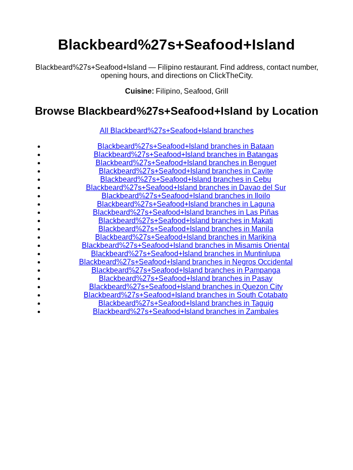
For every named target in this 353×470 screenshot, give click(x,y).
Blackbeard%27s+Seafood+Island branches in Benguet (186, 163)
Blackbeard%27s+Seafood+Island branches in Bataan (185, 146)
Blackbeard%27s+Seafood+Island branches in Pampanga (185, 270)
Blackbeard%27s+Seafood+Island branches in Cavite (186, 171)
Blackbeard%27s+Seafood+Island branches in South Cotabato (186, 295)
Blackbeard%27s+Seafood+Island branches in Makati (185, 220)
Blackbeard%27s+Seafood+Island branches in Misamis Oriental (186, 245)
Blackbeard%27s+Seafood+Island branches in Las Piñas (186, 212)
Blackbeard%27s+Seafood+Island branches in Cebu (185, 179)
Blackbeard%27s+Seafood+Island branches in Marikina (185, 237)
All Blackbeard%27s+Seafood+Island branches (177, 130)
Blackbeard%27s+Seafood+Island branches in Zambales (186, 311)
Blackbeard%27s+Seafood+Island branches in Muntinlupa (185, 253)
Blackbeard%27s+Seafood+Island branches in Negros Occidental (186, 262)
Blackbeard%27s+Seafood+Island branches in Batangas (186, 154)
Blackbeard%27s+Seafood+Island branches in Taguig (185, 303)
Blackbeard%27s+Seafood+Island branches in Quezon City (186, 287)
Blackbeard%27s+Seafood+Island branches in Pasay (186, 278)
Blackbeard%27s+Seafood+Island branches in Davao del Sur (186, 187)
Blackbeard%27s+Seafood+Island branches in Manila (185, 229)
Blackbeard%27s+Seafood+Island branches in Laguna (186, 204)
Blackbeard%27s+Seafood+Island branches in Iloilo (186, 196)
